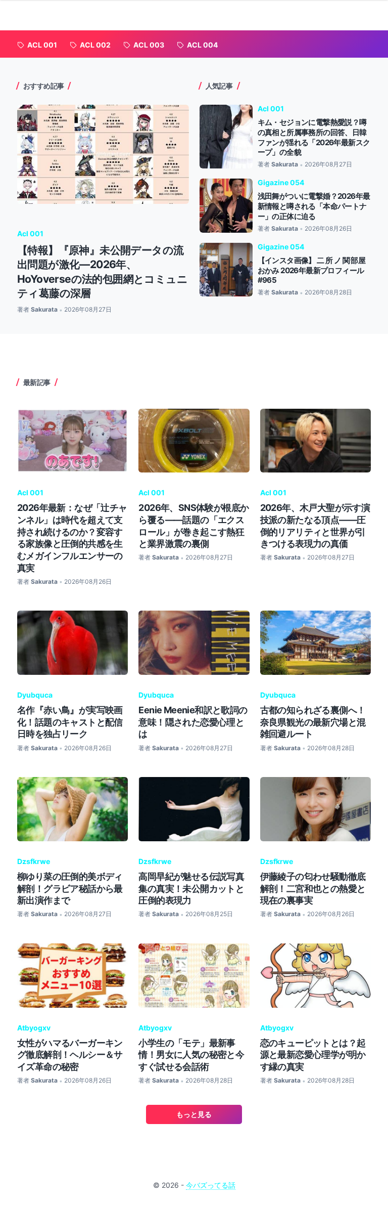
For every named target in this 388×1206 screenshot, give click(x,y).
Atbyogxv (34, 1027)
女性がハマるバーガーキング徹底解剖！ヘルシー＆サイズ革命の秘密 (70, 1055)
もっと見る (194, 1114)
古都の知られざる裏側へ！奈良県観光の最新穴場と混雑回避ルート (313, 722)
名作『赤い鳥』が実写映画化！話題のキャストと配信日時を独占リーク (70, 722)
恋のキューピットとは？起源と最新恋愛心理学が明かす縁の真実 (313, 1055)
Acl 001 (30, 233)
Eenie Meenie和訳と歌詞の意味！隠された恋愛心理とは (192, 722)
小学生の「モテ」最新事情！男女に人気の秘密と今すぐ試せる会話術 (191, 1055)
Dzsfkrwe (33, 861)
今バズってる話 (210, 1185)
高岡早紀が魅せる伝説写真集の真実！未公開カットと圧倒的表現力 (191, 888)
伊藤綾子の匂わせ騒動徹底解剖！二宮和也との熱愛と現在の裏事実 (313, 888)
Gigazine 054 (281, 182)
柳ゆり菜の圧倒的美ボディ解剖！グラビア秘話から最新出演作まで (70, 888)
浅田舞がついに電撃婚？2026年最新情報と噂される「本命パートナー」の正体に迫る (314, 206)
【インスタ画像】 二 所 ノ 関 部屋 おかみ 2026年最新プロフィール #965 (312, 270)
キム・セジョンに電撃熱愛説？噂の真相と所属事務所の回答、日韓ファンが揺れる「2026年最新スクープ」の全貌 (314, 137)
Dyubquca (35, 695)
